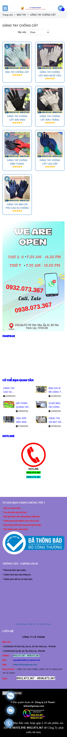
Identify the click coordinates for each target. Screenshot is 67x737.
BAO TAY (21, 14)
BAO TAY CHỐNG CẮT (17, 72)
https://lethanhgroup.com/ (25, 665)
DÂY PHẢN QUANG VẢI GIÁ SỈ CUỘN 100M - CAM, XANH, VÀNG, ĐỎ (23, 405)
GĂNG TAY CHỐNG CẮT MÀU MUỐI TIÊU (50, 74)
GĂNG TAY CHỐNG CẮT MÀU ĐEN (17, 118)
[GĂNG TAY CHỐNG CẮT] (33, 8)
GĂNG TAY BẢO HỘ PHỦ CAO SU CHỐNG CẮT (17, 206)
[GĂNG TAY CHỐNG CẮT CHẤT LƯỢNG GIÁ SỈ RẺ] (17, 56)
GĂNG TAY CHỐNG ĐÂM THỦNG (17, 162)
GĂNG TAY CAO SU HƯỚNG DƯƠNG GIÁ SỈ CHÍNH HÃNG (10, 390)
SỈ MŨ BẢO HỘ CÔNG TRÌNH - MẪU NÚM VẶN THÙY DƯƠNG (56, 405)
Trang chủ (7, 14)
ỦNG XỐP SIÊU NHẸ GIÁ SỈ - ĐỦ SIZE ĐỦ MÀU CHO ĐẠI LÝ (23, 420)
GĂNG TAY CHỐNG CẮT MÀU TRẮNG (50, 118)
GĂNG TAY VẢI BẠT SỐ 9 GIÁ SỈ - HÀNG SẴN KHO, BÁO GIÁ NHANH (56, 420)
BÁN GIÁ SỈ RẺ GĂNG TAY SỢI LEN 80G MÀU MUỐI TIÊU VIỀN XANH (56, 390)
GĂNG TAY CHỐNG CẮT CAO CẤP (50, 162)
